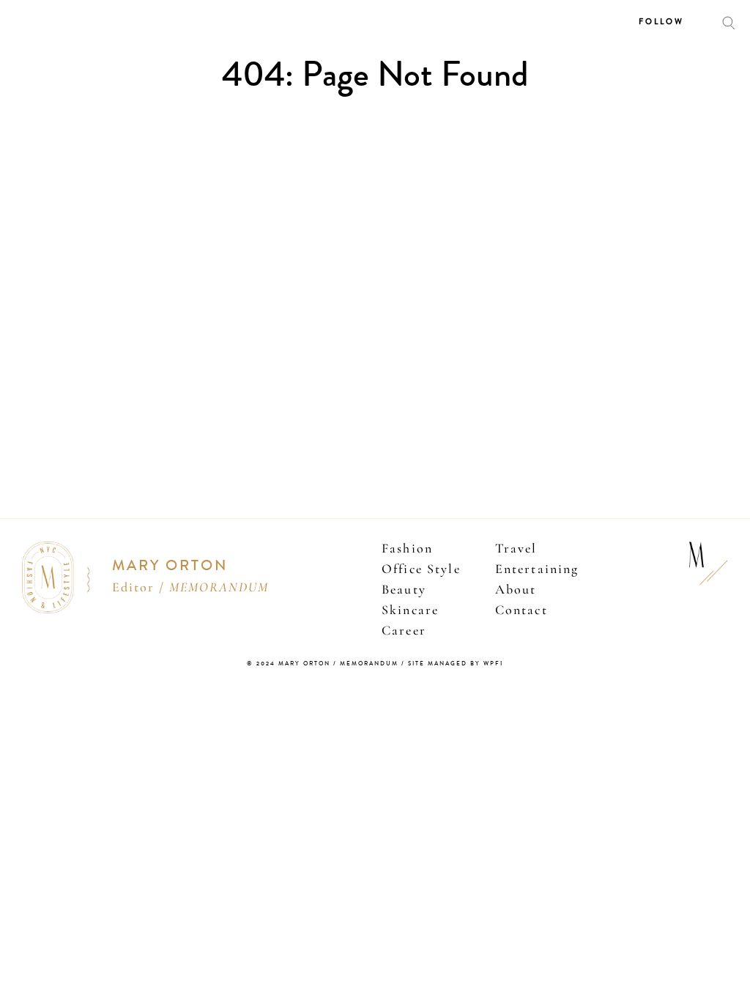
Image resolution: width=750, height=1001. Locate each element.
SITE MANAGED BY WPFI (455, 664)
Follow (661, 21)
